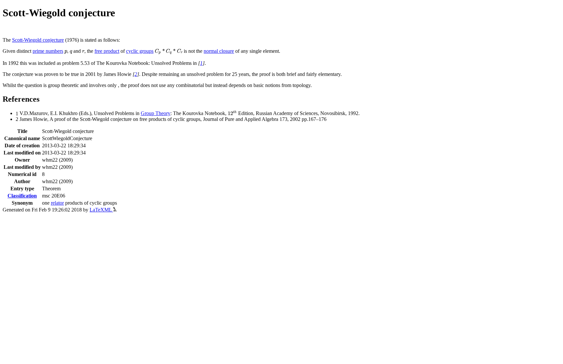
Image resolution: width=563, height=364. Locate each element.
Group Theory (155, 113)
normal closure (219, 51)
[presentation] (66, 52)
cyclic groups (139, 51)
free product (106, 51)
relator (57, 203)
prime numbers (48, 51)
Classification (22, 195)
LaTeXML (101, 209)
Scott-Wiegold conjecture (38, 40)
